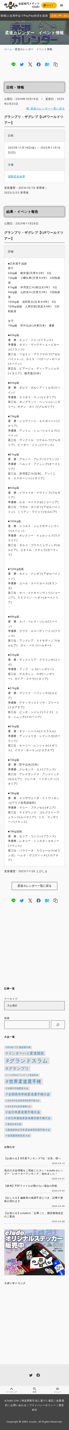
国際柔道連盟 (16, 176)
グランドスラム (29, 1061)
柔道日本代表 (15, 1124)
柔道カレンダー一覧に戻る (47, 108)
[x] (30, 64)
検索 (7, 1018)
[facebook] (39, 64)
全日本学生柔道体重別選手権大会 (23, 1100)
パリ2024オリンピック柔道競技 (22, 1075)
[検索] (58, 1024)
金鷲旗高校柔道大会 (19, 1135)
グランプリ (19, 1068)
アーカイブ (11, 998)
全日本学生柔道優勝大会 (19, 1106)
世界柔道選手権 (25, 1081)
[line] (13, 64)
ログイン (48, 6)
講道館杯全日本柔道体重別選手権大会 (29, 1130)
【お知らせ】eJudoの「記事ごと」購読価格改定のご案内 (33, 1215)
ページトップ (11, 1392)
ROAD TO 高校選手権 (19, 1047)
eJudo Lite (12, 1400)
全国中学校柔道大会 (17, 1088)
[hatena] (47, 64)
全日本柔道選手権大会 (24, 1112)
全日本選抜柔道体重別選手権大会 (29, 1118)
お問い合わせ (18, 1405)
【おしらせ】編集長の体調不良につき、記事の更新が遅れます (33, 1199)
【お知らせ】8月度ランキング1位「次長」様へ (32, 1158)
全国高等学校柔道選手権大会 (29, 1094)
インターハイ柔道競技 (26, 1053)
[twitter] (22, 64)
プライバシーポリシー (42, 1405)
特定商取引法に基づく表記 (38, 1400)
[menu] (62, 5)
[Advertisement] (34, 946)
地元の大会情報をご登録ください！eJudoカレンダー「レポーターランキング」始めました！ (33, 1172)
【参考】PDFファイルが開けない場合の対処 (31, 1185)
